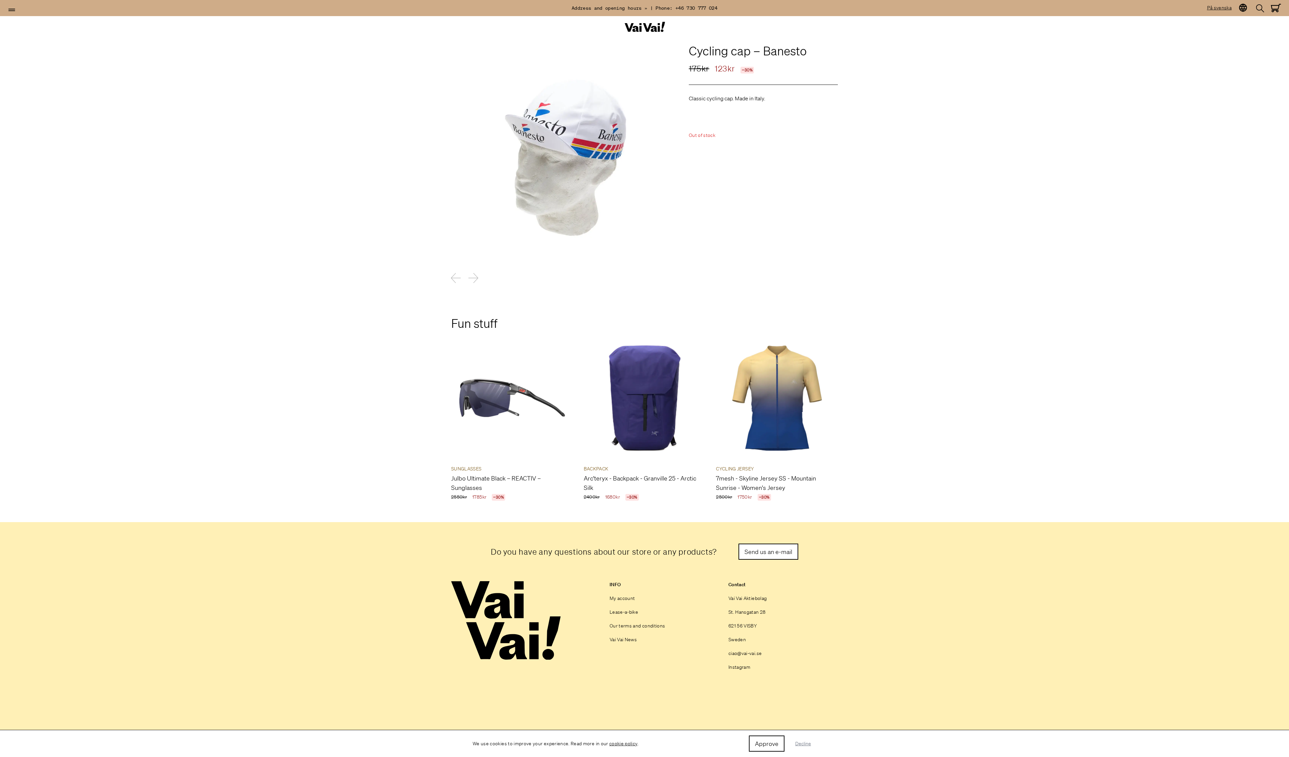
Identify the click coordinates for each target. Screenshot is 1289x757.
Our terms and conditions (637, 626)
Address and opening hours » (609, 8)
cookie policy (623, 744)
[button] (11, 10)
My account (622, 598)
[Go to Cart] (1276, 8)
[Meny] (11, 10)
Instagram (739, 667)
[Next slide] (473, 278)
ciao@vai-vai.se (745, 653)
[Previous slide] (456, 278)
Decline (803, 744)
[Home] (644, 27)
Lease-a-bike (624, 612)
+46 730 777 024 (696, 8)
